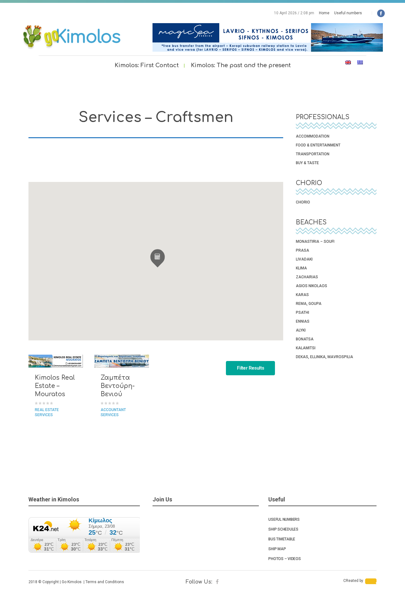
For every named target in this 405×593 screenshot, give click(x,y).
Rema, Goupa (308, 303)
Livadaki (304, 259)
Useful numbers (348, 13)
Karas (302, 295)
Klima (301, 268)
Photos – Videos (284, 559)
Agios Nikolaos (311, 286)
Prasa (302, 250)
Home (324, 13)
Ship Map (277, 549)
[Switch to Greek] (360, 62)
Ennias (302, 321)
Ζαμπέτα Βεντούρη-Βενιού (118, 385)
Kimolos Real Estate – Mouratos (55, 385)
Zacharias (307, 277)
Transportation (312, 154)
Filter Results (250, 368)
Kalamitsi (305, 348)
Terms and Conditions (104, 582)
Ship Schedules (283, 529)
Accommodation (312, 136)
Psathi (302, 312)
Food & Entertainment (318, 145)
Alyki (301, 330)
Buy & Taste (307, 163)
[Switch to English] (348, 62)
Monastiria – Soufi (315, 241)
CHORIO (303, 202)
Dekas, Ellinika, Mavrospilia (324, 357)
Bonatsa (305, 339)
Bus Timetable (281, 539)
